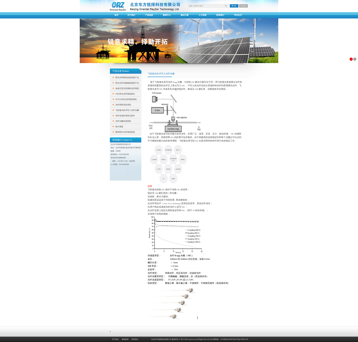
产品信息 (149, 15)
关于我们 (131, 15)
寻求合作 (238, 15)
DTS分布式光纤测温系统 (126, 99)
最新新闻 (125, 339)
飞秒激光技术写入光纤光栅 (127, 110)
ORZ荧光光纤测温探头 (125, 94)
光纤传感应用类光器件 (125, 116)
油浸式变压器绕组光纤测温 (127, 88)
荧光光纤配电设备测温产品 (127, 77)
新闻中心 (167, 15)
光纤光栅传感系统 (123, 121)
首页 (116, 15)
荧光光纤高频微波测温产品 (127, 83)
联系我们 (220, 15)
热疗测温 (119, 127)
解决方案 (185, 15)
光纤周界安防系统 (123, 105)
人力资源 (202, 15)
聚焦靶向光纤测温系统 (125, 132)
